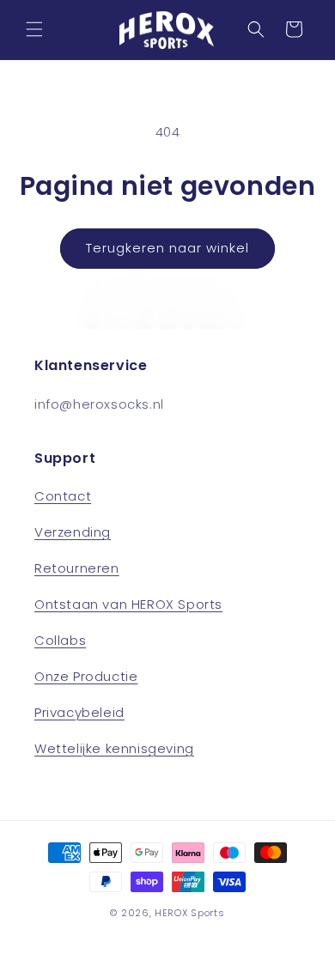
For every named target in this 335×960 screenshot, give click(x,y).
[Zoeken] (256, 29)
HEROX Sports (189, 913)
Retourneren (76, 568)
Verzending (72, 532)
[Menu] (34, 29)
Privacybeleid (79, 712)
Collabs (60, 640)
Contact (62, 496)
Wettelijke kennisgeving (114, 748)
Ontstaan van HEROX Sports (128, 604)
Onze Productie (85, 676)
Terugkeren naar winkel (167, 248)
